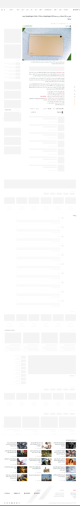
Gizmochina (59, 72)
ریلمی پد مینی (54, 98)
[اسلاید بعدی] (2, 118)
